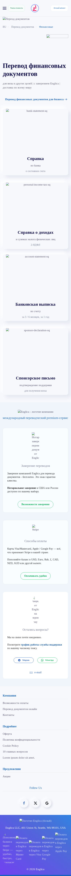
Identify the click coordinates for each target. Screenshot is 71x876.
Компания (9, 695)
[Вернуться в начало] (35, 8)
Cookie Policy (11, 745)
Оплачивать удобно (35, 576)
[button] (4, 8)
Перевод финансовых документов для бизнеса (34, 99)
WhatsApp (49, 660)
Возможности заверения (35, 504)
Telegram (25, 660)
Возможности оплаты (15, 702)
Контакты (8, 714)
